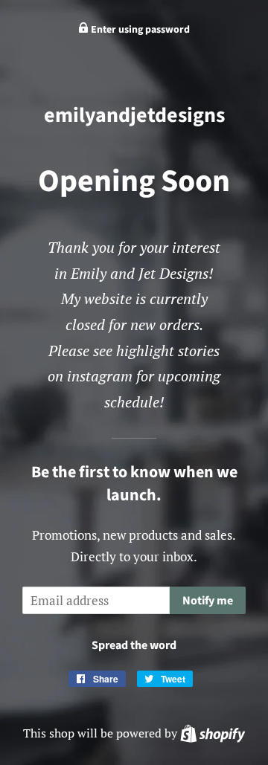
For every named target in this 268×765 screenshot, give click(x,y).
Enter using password (139, 29)
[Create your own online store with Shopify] (212, 733)
